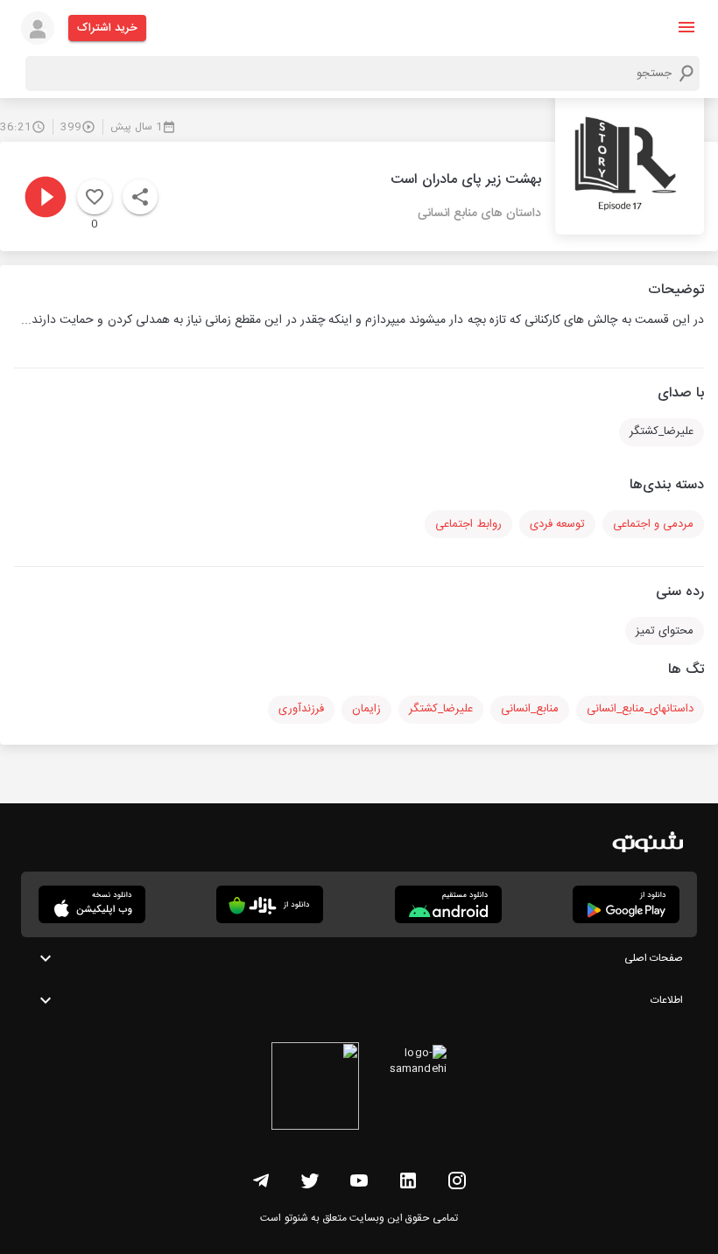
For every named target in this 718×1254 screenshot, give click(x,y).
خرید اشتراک (107, 28)
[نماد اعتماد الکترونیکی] (315, 1088)
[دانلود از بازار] (269, 904)
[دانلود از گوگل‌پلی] (626, 904)
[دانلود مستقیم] (448, 904)
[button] (686, 27)
